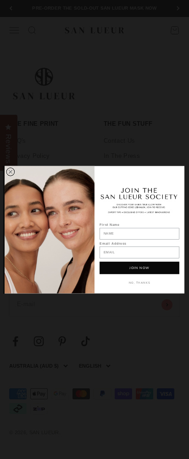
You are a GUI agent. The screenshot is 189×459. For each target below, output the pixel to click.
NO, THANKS (139, 282)
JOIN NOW (139, 267)
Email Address (113, 243)
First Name (110, 225)
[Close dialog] (10, 172)
